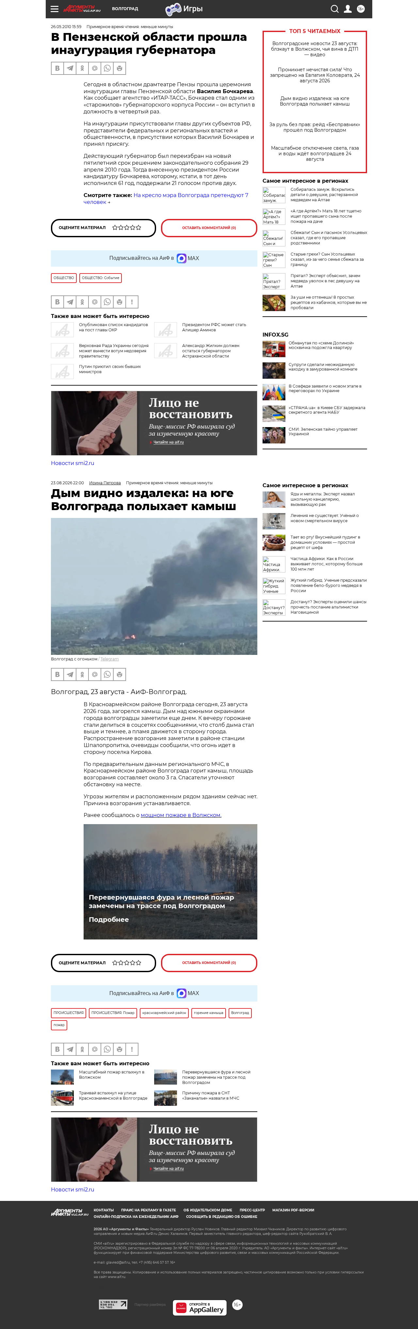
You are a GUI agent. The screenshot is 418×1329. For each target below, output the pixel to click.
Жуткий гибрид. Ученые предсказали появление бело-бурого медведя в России (329, 585)
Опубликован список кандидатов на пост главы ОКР (113, 327)
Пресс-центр (252, 1210)
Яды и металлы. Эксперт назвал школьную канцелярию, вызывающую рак (323, 499)
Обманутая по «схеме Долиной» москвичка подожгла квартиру (321, 345)
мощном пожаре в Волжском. (181, 815)
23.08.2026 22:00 (67, 482)
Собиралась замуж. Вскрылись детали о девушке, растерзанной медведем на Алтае (324, 194)
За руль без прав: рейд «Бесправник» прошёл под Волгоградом (314, 127)
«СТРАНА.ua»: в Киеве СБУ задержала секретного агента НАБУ (327, 410)
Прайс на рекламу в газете (148, 1210)
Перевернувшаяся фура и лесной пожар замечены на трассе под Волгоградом (161, 901)
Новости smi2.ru (72, 463)
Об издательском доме (208, 1210)
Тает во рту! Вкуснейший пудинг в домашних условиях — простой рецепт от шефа (325, 542)
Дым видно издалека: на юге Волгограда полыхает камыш (315, 101)
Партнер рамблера (150, 1304)
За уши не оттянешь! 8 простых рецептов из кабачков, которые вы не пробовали (329, 302)
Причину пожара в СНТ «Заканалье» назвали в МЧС (210, 1095)
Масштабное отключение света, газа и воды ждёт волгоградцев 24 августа (315, 153)
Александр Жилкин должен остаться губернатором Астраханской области (210, 350)
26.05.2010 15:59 (66, 26)
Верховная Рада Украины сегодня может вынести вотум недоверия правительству (114, 350)
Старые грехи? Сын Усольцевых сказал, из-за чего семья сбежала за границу (327, 259)
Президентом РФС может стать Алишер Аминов (214, 327)
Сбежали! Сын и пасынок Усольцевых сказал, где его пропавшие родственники (329, 237)
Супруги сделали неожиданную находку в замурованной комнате (323, 367)
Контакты (104, 1210)
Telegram (110, 658)
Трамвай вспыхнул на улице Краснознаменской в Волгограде (113, 1095)
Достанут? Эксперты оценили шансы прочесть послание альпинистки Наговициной (328, 607)
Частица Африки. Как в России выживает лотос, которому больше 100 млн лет (326, 564)
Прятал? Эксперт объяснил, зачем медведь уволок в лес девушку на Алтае (325, 281)
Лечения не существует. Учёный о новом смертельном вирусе (325, 518)
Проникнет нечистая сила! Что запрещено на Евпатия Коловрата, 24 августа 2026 (315, 75)
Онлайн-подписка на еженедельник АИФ (136, 1217)
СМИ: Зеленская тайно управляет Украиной (323, 431)
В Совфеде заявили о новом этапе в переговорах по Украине (325, 388)
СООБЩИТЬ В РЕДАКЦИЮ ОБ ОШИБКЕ (221, 1217)
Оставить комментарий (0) (209, 228)
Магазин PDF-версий (293, 1210)
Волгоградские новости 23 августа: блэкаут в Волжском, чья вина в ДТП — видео (315, 49)
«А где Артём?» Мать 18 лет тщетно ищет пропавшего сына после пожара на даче (326, 216)
